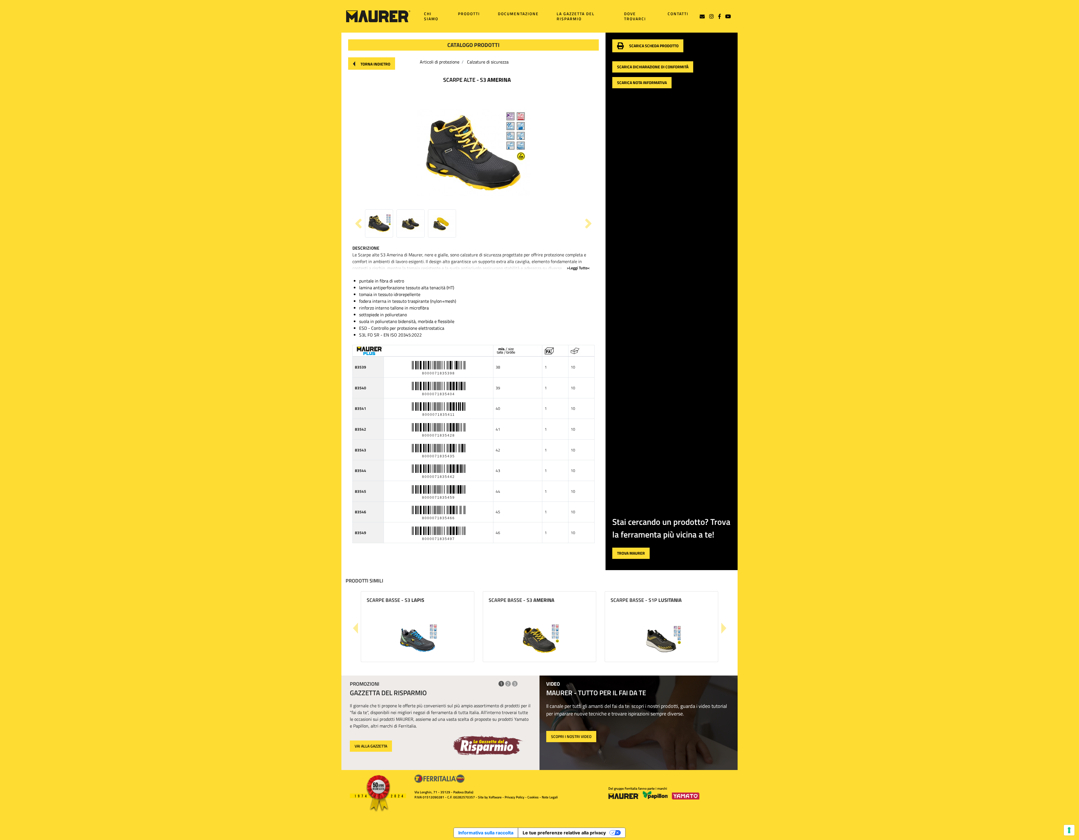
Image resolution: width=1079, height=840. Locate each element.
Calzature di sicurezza (488, 61)
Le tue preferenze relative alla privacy (564, 833)
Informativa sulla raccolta (485, 833)
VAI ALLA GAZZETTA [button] (371, 746)
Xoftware (495, 797)
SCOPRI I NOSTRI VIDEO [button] (571, 736)
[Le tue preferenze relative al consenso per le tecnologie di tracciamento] (1069, 830)
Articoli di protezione (439, 61)
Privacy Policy (514, 797)
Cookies (533, 797)
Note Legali (550, 797)
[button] (371, 63)
